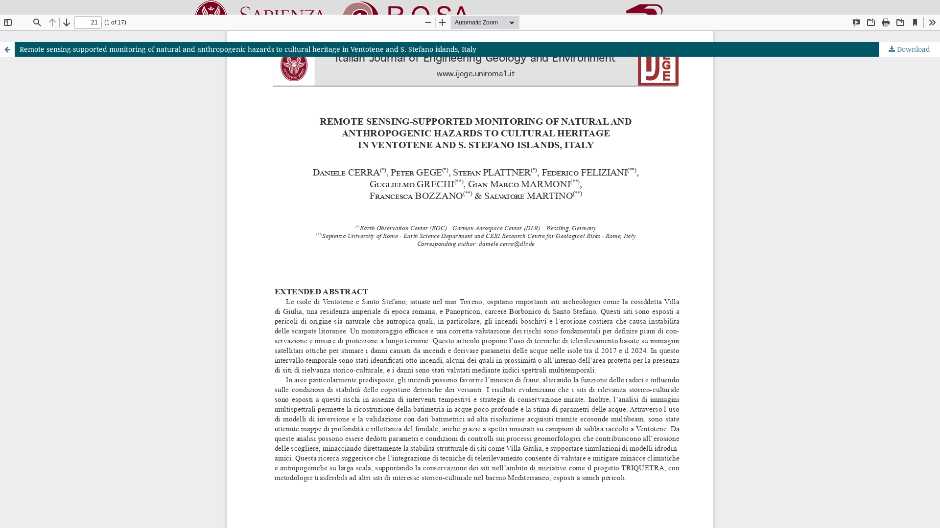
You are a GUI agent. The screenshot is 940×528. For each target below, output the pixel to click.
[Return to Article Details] (7, 49)
